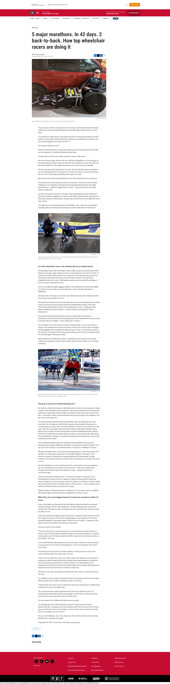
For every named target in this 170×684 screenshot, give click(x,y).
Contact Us (71, 658)
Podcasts (66, 18)
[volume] (37, 13)
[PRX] (96, 678)
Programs (55, 18)
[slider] (40, 13)
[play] (32, 13)
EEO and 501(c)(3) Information (76, 670)
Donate (135, 5)
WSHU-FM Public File (120, 658)
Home (32, 18)
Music (45, 18)
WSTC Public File (119, 666)
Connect (106, 18)
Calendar (77, 18)
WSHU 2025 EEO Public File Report (77, 666)
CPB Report (94, 658)
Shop (115, 18)
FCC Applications (96, 666)
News (38, 18)
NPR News (35, 28)
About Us (85, 18)
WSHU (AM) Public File (97, 670)
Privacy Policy (72, 662)
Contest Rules (95, 662)
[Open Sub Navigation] (41, 18)
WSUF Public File (119, 662)
